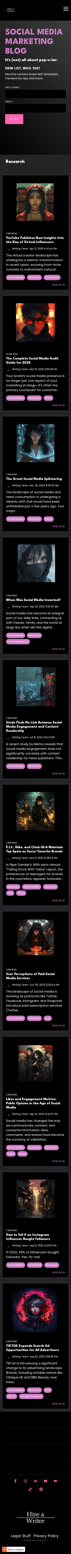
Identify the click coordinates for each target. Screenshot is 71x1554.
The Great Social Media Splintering (34, 479)
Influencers (52, 277)
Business (13, 886)
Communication (18, 641)
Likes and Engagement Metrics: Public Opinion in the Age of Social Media (33, 1103)
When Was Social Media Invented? (33, 600)
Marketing (35, 1265)
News (48, 519)
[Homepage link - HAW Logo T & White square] (35, 1530)
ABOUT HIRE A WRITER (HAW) (34, 1438)
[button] (65, 8)
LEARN (33, 1453)
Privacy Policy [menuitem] (45, 1536)
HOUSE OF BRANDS (33, 1469)
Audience (34, 1147)
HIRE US (34, 1422)
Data (48, 398)
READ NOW (58, 284)
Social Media (15, 277)
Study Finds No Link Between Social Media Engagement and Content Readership (34, 726)
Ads (10, 893)
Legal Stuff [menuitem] (21, 1536)
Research (34, 277)
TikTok (12, 1396)
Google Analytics (31, 1396)
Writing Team (20, 248)
